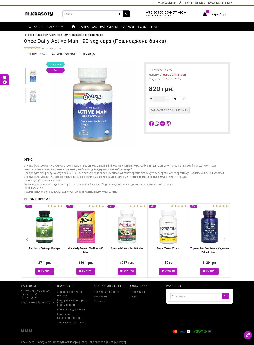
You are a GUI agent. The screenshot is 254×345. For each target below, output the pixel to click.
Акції (133, 296)
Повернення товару (70, 300)
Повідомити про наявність (169, 110)
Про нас (84, 26)
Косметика (27, 342)
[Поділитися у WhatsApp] (157, 124)
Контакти (127, 26)
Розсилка (100, 301)
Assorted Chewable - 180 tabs (113, 248)
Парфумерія (43, 342)
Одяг (110, 342)
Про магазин (66, 304)
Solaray (168, 69)
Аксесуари (121, 342)
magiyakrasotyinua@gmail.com (36, 302)
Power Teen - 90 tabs (154, 248)
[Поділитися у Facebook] (152, 124)
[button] (33, 65)
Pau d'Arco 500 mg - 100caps (30, 248)
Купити (32, 271)
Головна (29, 34)
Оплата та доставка (71, 309)
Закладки (100, 296)
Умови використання (71, 322)
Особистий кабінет (220, 2)
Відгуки (142, 26)
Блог (154, 26)
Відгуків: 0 (55, 48)
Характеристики (63, 54)
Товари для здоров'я (92, 342)
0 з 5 (44, 48)
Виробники (137, 291)
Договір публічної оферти (69, 293)
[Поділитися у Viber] (168, 124)
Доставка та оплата (105, 26)
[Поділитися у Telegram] (162, 124)
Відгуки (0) (87, 54)
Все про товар (36, 54)
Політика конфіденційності (69, 316)
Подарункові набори (65, 342)
